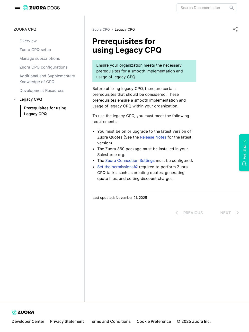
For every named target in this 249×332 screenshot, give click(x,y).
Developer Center (28, 321)
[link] (100, 7)
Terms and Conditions (110, 321)
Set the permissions (115, 166)
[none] (235, 29)
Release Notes (154, 137)
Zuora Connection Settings (130, 160)
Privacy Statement (67, 321)
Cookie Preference (154, 321)
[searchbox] (228, 7)
